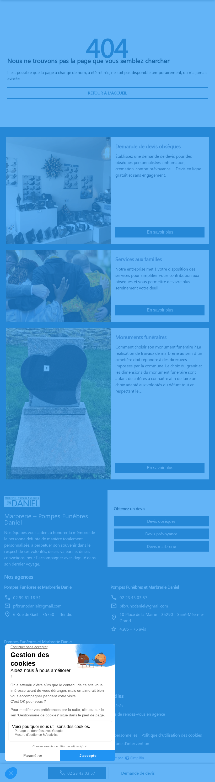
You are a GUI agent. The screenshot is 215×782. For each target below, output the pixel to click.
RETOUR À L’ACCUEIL (107, 93)
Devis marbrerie (161, 546)
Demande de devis (138, 773)
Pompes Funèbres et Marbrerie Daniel (38, 587)
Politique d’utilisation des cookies (172, 735)
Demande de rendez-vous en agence (132, 714)
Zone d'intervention (131, 743)
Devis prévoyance (161, 533)
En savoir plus (160, 232)
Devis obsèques (161, 521)
